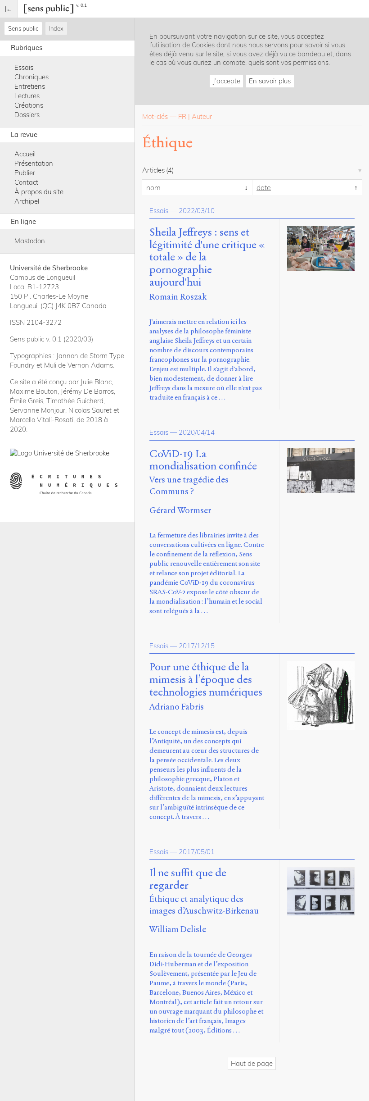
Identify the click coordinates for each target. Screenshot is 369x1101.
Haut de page (252, 1063)
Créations (28, 105)
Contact (26, 182)
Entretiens (29, 86)
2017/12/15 (197, 645)
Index (56, 28)
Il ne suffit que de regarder (187, 879)
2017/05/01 (197, 851)
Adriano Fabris (176, 706)
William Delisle (177, 929)
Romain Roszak (178, 296)
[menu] (9, 9)
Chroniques (31, 77)
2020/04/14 (197, 432)
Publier (24, 172)
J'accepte (226, 81)
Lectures (27, 95)
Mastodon (29, 241)
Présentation (33, 163)
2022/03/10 (197, 210)
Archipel (26, 201)
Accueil (25, 154)
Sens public (23, 28)
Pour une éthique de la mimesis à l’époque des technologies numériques (205, 679)
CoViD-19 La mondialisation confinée (203, 460)
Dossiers (27, 114)
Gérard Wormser (180, 510)
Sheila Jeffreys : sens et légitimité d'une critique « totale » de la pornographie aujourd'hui (207, 257)
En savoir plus (270, 81)
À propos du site (38, 191)
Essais (23, 67)
